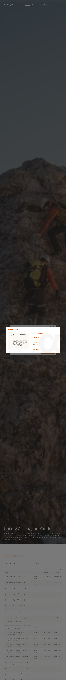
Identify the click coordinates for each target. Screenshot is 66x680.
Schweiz (35, 344)
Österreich (35, 342)
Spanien (35, 346)
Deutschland (36, 337)
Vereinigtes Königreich (38, 349)
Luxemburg (35, 340)
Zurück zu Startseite (38, 333)
